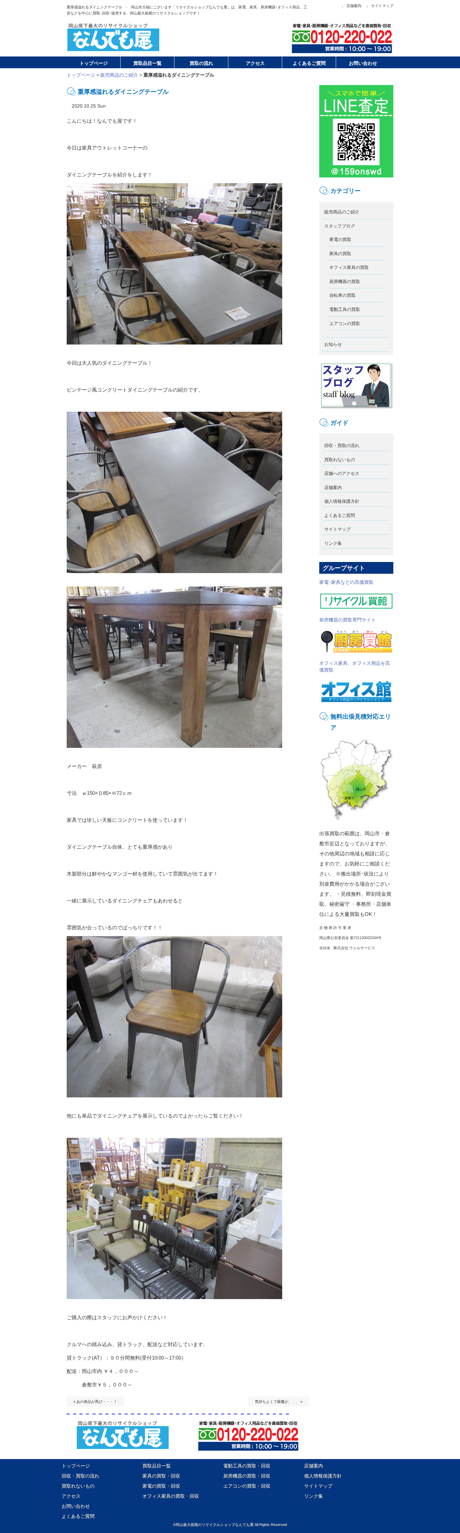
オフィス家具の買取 (349, 267)
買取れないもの (339, 459)
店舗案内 (354, 6)
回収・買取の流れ (341, 445)
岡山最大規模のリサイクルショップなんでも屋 (215, 1525)
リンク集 (333, 543)
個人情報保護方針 (341, 501)
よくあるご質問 (339, 515)
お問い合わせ (76, 1506)
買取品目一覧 (156, 1465)
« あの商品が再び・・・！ (95, 1402)
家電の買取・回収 (161, 1486)
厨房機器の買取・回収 (246, 1476)
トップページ (81, 75)
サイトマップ (382, 6)
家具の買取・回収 (161, 1476)
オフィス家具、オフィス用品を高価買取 (354, 666)
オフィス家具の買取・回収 (170, 1496)
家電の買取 (340, 239)
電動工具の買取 (344, 309)
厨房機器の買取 (344, 281)
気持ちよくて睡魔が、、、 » (278, 1402)
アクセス (71, 1496)
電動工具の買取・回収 (246, 1465)
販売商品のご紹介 (119, 75)
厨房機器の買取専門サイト (347, 619)
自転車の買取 (342, 295)
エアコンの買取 (344, 323)
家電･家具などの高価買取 (346, 582)
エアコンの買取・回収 (246, 1486)
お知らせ (333, 344)
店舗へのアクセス (341, 473)
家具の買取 (340, 253)
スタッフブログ (339, 226)
